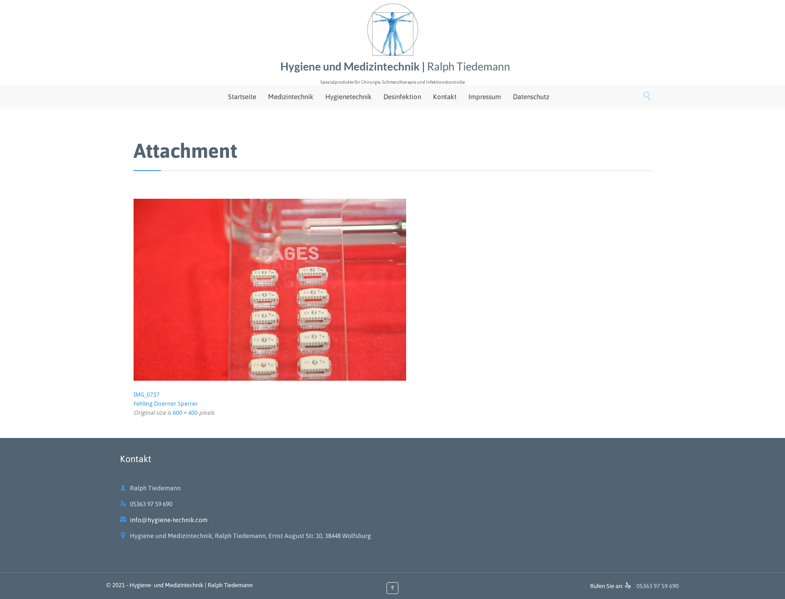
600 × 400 (185, 412)
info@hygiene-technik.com (164, 519)
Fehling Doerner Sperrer (166, 403)
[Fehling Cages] (392, 290)
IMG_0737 (146, 394)
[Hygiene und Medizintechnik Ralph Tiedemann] (392, 38)
